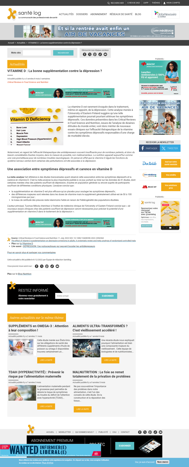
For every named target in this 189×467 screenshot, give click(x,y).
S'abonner (108, 296)
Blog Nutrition (24, 274)
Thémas (156, 3)
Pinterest (95, 54)
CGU (114, 432)
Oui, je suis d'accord (144, 462)
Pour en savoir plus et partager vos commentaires (31, 252)
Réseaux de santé (121, 14)
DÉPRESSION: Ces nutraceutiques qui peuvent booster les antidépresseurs (59, 246)
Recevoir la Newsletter (160, 142)
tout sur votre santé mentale (171, 163)
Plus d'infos (47, 462)
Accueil (11, 43)
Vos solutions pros (171, 186)
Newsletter (65, 432)
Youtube (57, 266)
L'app (145, 3)
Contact (125, 432)
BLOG (138, 14)
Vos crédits (171, 175)
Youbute (105, 54)
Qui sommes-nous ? (84, 432)
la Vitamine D (26, 243)
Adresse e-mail (62, 291)
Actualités (66, 14)
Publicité (103, 432)
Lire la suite (46, 360)
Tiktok (100, 54)
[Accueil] (12, 14)
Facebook (84, 54)
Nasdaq (157, 12)
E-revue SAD (134, 3)
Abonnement (98, 14)
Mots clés (16, 52)
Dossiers (82, 14)
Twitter (89, 54)
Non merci (162, 462)
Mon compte (173, 3)
